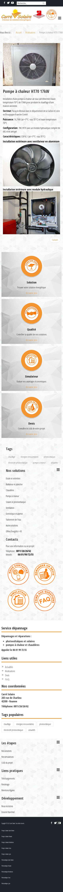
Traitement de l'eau (13, 519)
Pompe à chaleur (12, 496)
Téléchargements (8, 778)
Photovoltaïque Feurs (5, 878)
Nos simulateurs (7, 756)
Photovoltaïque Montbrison (7, 872)
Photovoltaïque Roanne (6, 866)
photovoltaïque (49, 456)
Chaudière (10, 490)
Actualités (9, 667)
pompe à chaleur (39, 462)
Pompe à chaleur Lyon (6, 854)
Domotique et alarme (14, 513)
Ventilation (10, 507)
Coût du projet (7, 762)
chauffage (11, 456)
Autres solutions (12, 525)
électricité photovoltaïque (17, 462)
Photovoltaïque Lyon (5, 883)
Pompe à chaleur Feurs (6, 848)
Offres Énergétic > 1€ (14, 531)
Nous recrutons (7, 806)
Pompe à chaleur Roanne (6, 836)
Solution (31, 282)
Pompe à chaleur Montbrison (7, 842)
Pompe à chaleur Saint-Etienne (7, 831)
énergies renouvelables (29, 456)
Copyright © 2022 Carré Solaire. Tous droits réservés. (12, 823)
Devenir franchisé (8, 812)
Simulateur (31, 376)
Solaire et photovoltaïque (16, 502)
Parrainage (5, 784)
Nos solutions (6, 751)
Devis (31, 423)
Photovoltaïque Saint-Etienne (7, 860)
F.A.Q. (7, 679)
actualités (54, 462)
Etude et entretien (13, 478)
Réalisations (10, 671)
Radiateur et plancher (14, 484)
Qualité (31, 329)
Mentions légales (8, 790)
